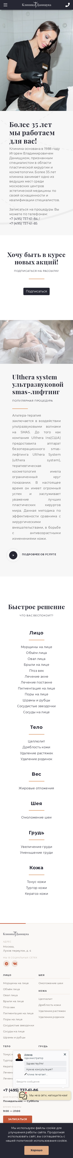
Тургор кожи (36, 888)
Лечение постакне (36, 682)
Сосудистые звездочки (36, 706)
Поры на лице (36, 694)
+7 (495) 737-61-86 (20, 1090)
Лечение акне (36, 676)
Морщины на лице (36, 647)
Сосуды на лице (36, 712)
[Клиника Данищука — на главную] (36, 934)
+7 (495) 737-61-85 (23, 223)
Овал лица (36, 659)
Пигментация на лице (36, 688)
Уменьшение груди (36, 852)
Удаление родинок (36, 759)
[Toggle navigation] (4, 5)
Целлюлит (36, 741)
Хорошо (36, 1150)
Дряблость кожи (36, 747)
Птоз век (36, 671)
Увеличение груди (36, 847)
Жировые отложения (36, 788)
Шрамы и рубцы (36, 700)
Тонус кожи (36, 882)
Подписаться (36, 291)
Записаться (17, 1119)
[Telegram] (6, 963)
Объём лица (36, 653)
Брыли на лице (36, 665)
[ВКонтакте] (14, 963)
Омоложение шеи (36, 817)
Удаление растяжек (36, 753)
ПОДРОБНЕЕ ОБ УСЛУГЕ (39, 554)
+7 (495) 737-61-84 (23, 219)
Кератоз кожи (36, 894)
